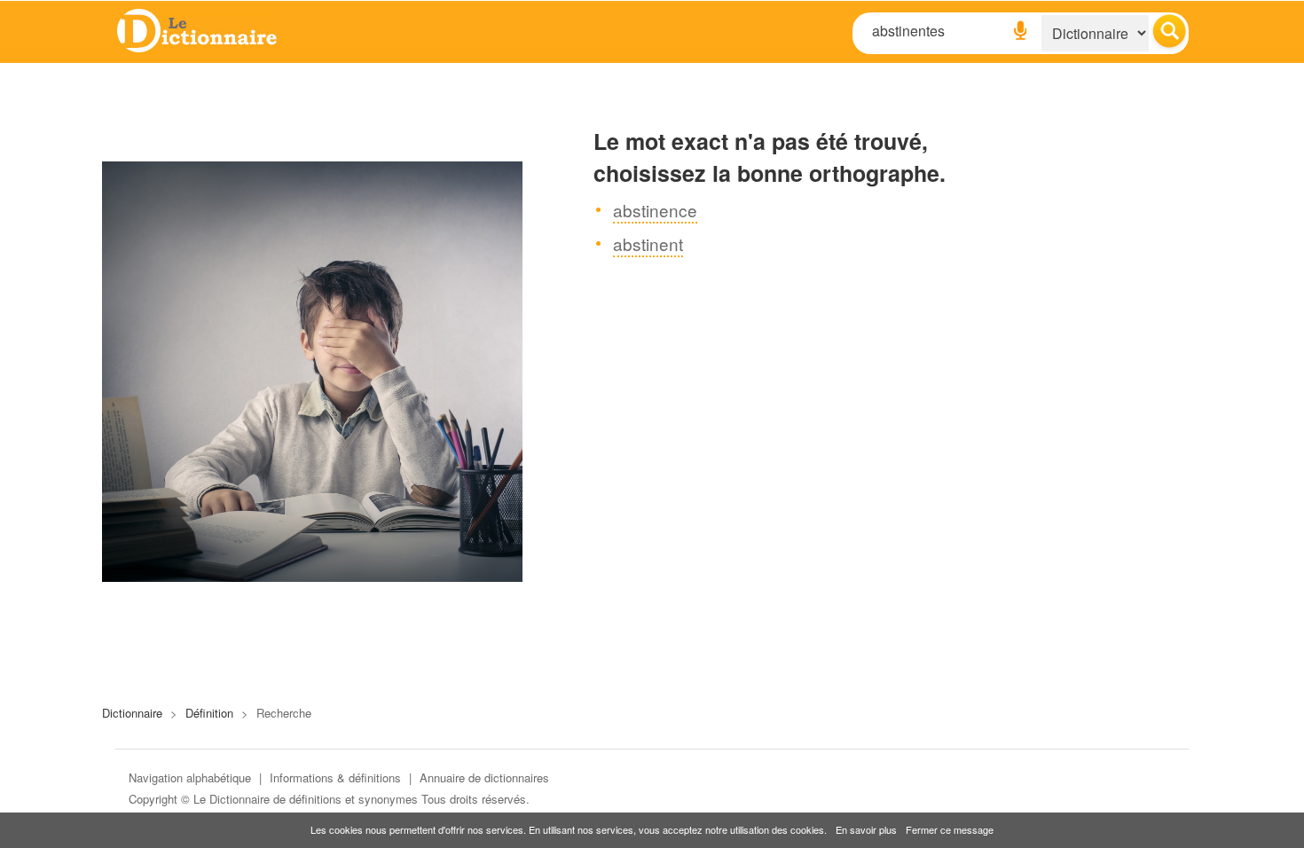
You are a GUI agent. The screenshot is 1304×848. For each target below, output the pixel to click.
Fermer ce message (950, 829)
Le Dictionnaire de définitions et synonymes (305, 798)
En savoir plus (866, 829)
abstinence (655, 210)
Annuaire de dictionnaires (484, 777)
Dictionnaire (132, 712)
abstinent (648, 243)
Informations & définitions (335, 777)
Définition (209, 712)
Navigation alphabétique (190, 777)
